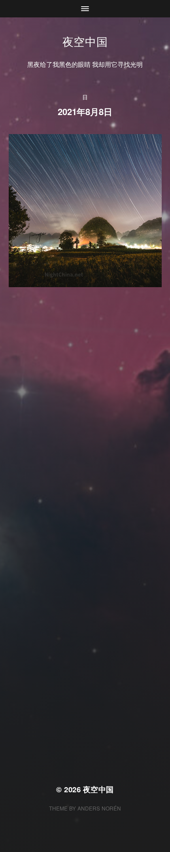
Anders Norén (99, 808)
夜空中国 (85, 41)
